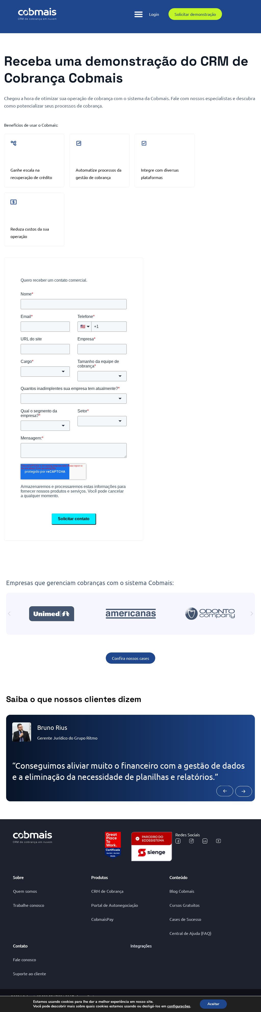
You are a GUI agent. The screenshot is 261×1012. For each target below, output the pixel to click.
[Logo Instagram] (191, 840)
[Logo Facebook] (177, 840)
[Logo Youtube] (218, 840)
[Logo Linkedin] (204, 840)
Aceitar (213, 1004)
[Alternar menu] (138, 14)
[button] (9, 613)
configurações (178, 1006)
